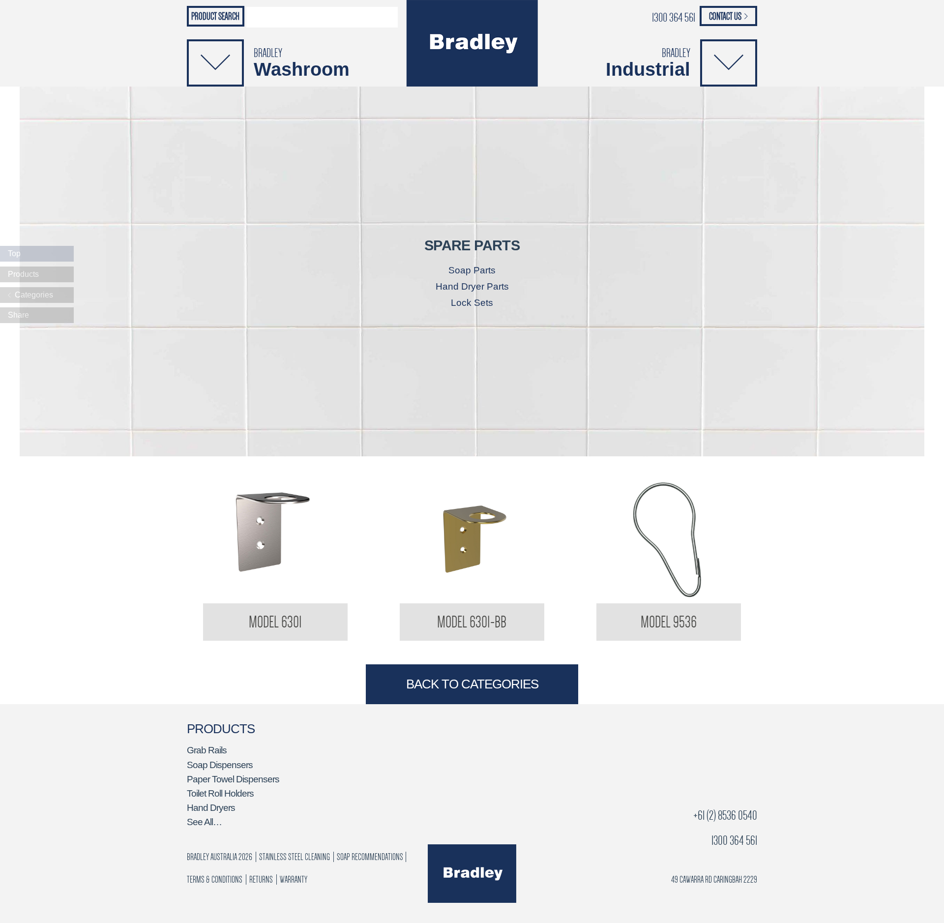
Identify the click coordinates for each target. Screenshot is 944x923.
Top (14, 253)
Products (23, 274)
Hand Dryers (211, 808)
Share (18, 315)
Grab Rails (207, 750)
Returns (261, 879)
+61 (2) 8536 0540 (725, 815)
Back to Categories (472, 684)
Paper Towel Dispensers (233, 779)
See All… (204, 822)
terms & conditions (214, 879)
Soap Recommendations (370, 857)
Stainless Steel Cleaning (294, 857)
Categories (33, 295)
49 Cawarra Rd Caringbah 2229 (714, 879)
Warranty (293, 879)
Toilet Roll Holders (220, 793)
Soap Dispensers (220, 765)
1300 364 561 (673, 17)
